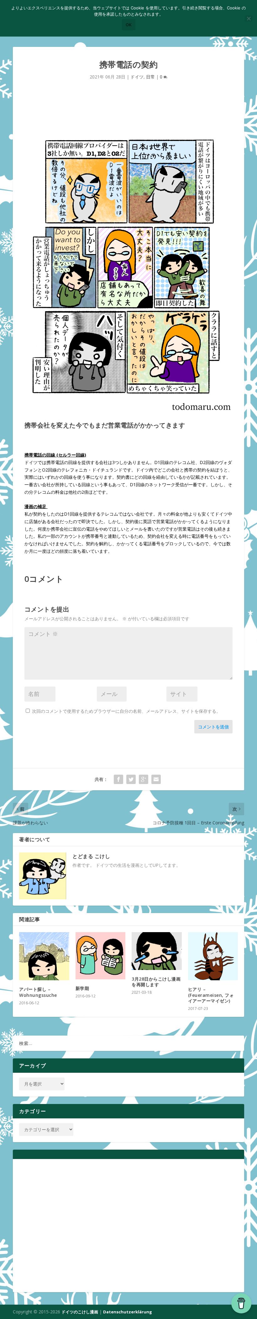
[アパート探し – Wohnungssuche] (44, 956)
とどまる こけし (91, 856)
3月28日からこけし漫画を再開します (156, 981)
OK (129, 24)
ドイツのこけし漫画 (79, 1312)
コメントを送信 (213, 727)
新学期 (82, 988)
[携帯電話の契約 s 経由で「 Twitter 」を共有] (131, 779)
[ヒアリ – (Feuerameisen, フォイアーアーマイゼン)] (213, 956)
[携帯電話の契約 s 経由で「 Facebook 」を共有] (118, 779)
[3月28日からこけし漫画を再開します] (157, 951)
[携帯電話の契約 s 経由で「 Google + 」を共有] (143, 779)
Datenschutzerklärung (127, 1312)
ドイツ (137, 77)
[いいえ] (248, 18)
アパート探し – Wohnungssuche (38, 992)
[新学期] (101, 955)
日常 (150, 77)
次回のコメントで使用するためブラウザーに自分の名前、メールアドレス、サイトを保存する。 (126, 711)
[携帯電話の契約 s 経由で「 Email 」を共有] (156, 779)
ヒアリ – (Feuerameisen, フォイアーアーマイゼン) (211, 994)
